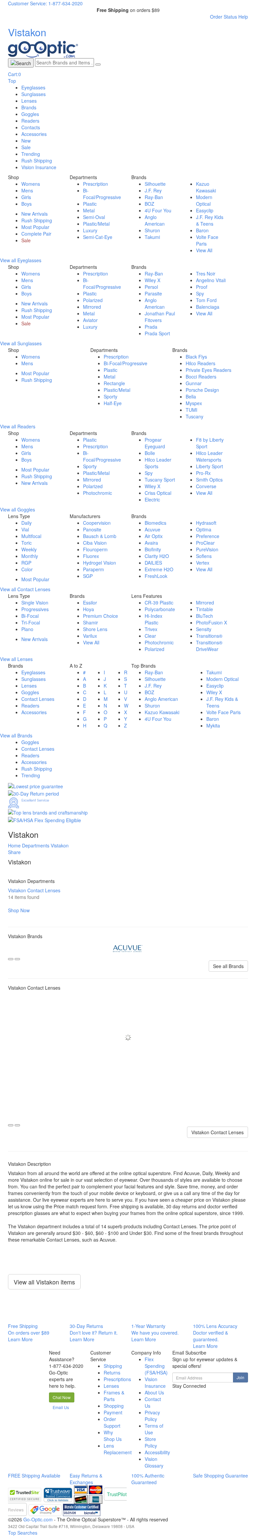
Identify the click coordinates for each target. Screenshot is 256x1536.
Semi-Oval (94, 217)
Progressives (35, 609)
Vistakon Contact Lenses (217, 1132)
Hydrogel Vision (99, 562)
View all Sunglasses (21, 343)
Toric (26, 542)
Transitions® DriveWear (209, 645)
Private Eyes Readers (208, 370)
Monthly (29, 556)
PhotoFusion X (211, 622)
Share (14, 852)
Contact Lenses (37, 699)
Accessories (34, 134)
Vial (25, 529)
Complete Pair (36, 233)
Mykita (213, 725)
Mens (27, 190)
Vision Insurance (155, 1382)
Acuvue (152, 529)
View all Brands (16, 735)
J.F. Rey (153, 190)
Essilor (90, 602)
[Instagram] (181, 1392)
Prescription (95, 183)
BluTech (204, 615)
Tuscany (194, 416)
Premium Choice (100, 615)
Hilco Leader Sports (158, 463)
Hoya (88, 609)
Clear (150, 635)
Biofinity (153, 549)
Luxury (90, 230)
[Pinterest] (178, 1392)
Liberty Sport (209, 466)
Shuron (152, 230)
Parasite (153, 293)
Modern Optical (204, 200)
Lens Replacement (118, 1449)
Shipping (113, 1366)
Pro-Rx (203, 473)
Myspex (194, 403)
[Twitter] (175, 1392)
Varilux (90, 635)
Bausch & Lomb (99, 536)
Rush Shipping (36, 160)
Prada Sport (157, 333)
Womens (30, 183)
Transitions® (209, 635)
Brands (28, 107)
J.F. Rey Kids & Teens (209, 220)
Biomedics (155, 522)
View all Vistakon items (44, 1281)
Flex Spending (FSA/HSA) (156, 1366)
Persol (151, 286)
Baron (202, 230)
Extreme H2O (159, 569)
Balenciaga (207, 306)
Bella (191, 396)
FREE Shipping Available (34, 1475)
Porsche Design (202, 389)
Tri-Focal (30, 622)
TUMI (191, 409)
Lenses (29, 100)
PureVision (207, 549)
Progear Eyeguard (155, 443)
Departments (35, 845)
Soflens (204, 556)
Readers (30, 120)
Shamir (90, 622)
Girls (26, 197)
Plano (27, 629)
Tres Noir (205, 273)
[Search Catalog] (21, 62)
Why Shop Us (113, 1435)
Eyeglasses (33, 87)
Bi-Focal (30, 615)
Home (14, 845)
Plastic (90, 203)
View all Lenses (16, 659)
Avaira (151, 542)
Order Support (112, 1422)
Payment (113, 1412)
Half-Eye (113, 403)
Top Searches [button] (22, 1532)
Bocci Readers (201, 376)
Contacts (30, 127)
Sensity (203, 629)
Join (240, 1377)
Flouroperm (95, 549)
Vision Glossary (154, 1462)
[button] (61, 1397)
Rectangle (114, 383)
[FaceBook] (173, 1392)
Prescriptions (117, 1379)
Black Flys (196, 356)
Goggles (30, 114)
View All (204, 250)
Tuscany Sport (160, 479)
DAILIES (153, 562)
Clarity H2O (157, 556)
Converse (206, 486)
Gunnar (194, 383)
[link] (58, 1494)
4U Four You (158, 210)
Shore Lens (95, 629)
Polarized (93, 300)
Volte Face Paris (223, 712)
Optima (203, 529)
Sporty (110, 396)
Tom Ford (206, 300)
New (26, 140)
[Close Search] (98, 64)
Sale (26, 147)
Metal (89, 210)
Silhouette (155, 183)
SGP (88, 576)
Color (27, 569)
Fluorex (91, 556)
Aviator (90, 320)
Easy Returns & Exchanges (86, 1478)
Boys (26, 203)
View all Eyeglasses (20, 260)
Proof (201, 286)
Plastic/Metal (96, 223)
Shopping (114, 1405)
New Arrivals (34, 213)
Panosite (92, 529)
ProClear (205, 542)
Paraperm (93, 569)
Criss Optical (158, 493)
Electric (152, 499)
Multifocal (31, 536)
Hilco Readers (200, 363)
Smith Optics (209, 479)
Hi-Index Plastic (153, 619)
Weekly (29, 549)
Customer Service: (27, 3)
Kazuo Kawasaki (206, 187)
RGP (26, 562)
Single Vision (34, 602)
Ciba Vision (95, 542)
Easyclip (204, 210)
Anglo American (155, 220)
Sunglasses (33, 94)
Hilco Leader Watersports (209, 456)
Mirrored (92, 306)
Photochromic (97, 493)
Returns (112, 1372)
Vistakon (60, 845)
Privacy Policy (152, 1415)
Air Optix (154, 536)
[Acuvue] (128, 948)
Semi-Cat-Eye (97, 237)
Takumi (152, 237)
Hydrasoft (206, 522)
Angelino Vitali (211, 280)
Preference (207, 536)
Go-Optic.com (38, 1519)
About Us (154, 1392)
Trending (30, 154)
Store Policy (151, 1442)
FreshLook (156, 576)
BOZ (149, 203)
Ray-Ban (154, 197)
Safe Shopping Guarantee (220, 1475)
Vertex (202, 562)
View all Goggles (17, 509)
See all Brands (228, 966)
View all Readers (17, 426)
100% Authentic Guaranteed (147, 1478)
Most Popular (35, 227)
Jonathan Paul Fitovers (160, 316)
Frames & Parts (114, 1395)
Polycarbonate (160, 609)
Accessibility (157, 1452)
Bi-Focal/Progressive (102, 193)
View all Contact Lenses (25, 589)
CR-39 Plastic (159, 602)
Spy (200, 293)
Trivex (151, 629)
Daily (26, 522)
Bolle (150, 453)
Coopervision (97, 522)
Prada (151, 326)
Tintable (204, 609)
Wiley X (152, 280)
